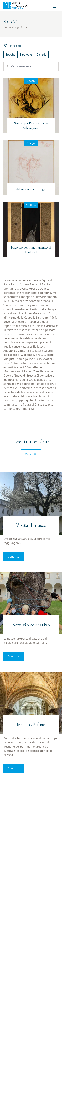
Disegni (31, 80)
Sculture (31, 205)
